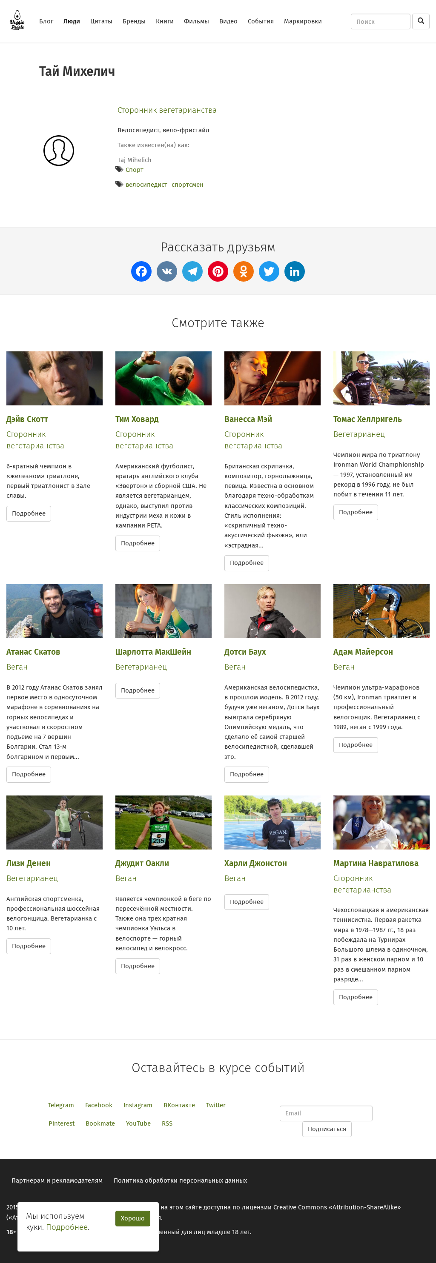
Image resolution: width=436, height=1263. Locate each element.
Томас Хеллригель (367, 419)
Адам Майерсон (363, 652)
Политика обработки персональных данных (180, 1180)
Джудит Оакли (142, 863)
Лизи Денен (28, 863)
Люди (71, 21)
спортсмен (188, 184)
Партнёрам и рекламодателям (57, 1180)
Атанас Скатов (33, 652)
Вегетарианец (359, 434)
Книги (165, 21)
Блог (46, 21)
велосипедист (146, 184)
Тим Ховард (137, 419)
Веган (17, 667)
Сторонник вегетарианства (167, 110)
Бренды (134, 21)
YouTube (138, 1123)
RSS (167, 1123)
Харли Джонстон (255, 863)
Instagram (137, 1105)
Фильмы (196, 21)
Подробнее (29, 513)
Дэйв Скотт (27, 419)
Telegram (61, 1105)
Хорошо (133, 1218)
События (261, 21)
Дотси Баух (245, 652)
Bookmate (100, 1123)
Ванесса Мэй (248, 419)
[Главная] (20, 20)
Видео (228, 21)
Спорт (134, 170)
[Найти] (421, 21)
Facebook (98, 1105)
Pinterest (62, 1123)
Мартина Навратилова (376, 863)
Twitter (216, 1105)
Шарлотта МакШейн (153, 652)
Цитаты (101, 21)
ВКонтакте (179, 1105)
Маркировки (303, 21)
